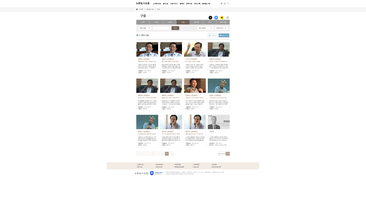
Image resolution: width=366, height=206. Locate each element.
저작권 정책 (178, 164)
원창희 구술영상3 (170, 98)
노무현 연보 (157, 3)
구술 (158, 9)
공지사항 (214, 164)
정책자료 (189, 3)
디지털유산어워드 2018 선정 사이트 (156, 173)
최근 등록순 (202, 28)
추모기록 (197, 3)
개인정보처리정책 (179, 167)
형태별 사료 (206, 3)
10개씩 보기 (219, 28)
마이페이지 (221, 3)
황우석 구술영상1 (171, 134)
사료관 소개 (140, 164)
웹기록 (196, 22)
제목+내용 (143, 28)
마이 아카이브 (159, 164)
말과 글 (165, 3)
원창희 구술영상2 (147, 98)
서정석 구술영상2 (170, 61)
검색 (228, 3)
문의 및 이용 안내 (216, 167)
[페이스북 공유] (216, 17)
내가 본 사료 (159, 167)
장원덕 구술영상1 (194, 98)
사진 (156, 22)
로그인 (224, 3)
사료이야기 (174, 3)
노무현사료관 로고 (143, 3)
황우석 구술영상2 (194, 134)
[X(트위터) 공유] (210, 17)
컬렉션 (182, 3)
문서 (209, 22)
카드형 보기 (214, 35)
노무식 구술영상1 (192, 60)
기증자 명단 (196, 164)
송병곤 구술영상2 (147, 134)
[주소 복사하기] (227, 17)
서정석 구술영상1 (147, 61)
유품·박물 (223, 22)
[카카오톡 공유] (222, 17)
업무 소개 (139, 167)
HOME (141, 9)
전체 (142, 22)
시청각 (169, 22)
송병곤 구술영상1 (218, 98)
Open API (196, 167)
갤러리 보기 (225, 35)
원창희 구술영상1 (218, 61)
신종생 (211, 132)
